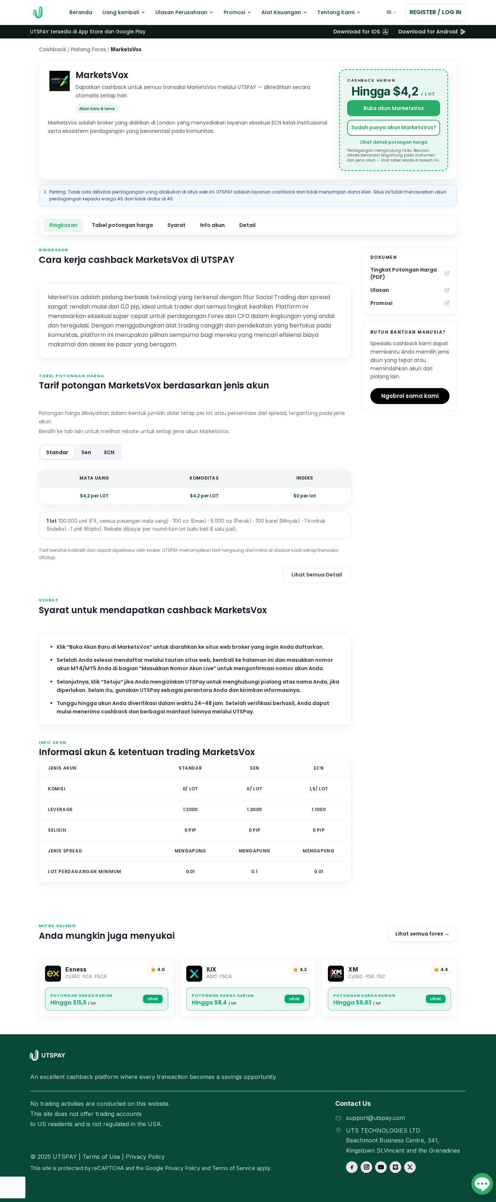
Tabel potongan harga (122, 225)
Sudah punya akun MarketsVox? (393, 127)
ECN (109, 452)
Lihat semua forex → (422, 933)
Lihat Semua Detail (317, 574)
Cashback (52, 49)
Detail (247, 225)
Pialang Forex (88, 49)
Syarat (176, 225)
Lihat (152, 999)
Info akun (212, 225)
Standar (57, 452)
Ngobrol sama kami (410, 396)
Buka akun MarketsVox (393, 108)
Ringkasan (63, 225)
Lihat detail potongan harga (393, 142)
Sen (86, 452)
